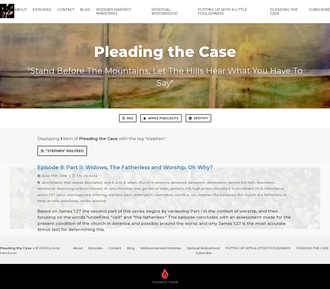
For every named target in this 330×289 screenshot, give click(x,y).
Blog (85, 9)
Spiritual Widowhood (164, 11)
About (20, 9)
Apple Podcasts (163, 118)
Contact (65, 9)
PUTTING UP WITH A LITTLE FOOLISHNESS (222, 11)
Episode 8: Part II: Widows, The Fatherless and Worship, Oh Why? (125, 167)
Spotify (201, 118)
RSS (130, 118)
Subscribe (319, 9)
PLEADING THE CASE (284, 11)
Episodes (42, 9)
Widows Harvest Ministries (113, 11)
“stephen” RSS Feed (65, 151)
